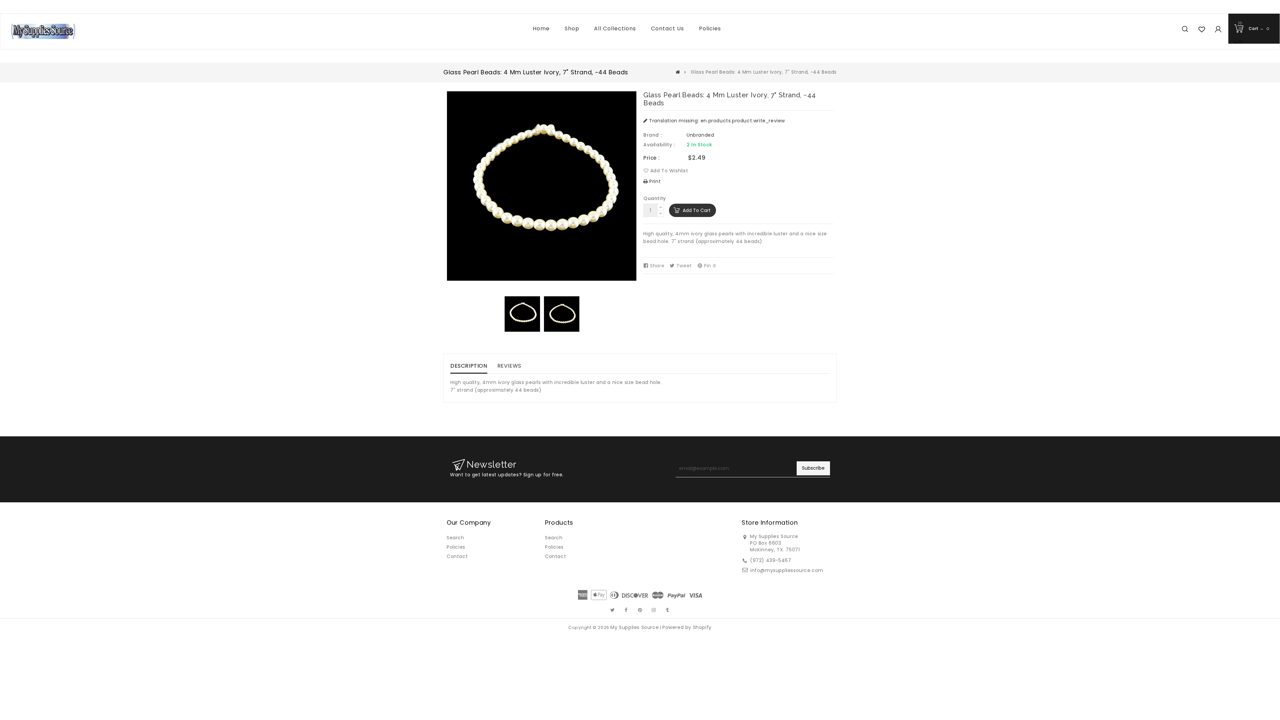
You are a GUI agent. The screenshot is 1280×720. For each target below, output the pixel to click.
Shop (572, 28)
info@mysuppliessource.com (786, 570)
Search (455, 537)
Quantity (654, 198)
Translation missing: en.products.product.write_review (716, 120)
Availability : (659, 144)
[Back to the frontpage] (678, 72)
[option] (522, 314)
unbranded (700, 135)
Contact (457, 556)
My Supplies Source (634, 627)
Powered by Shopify (687, 627)
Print (654, 181)
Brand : (652, 135)
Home (541, 28)
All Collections (615, 28)
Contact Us (667, 28)
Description (468, 366)
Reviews (509, 366)
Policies (710, 28)
